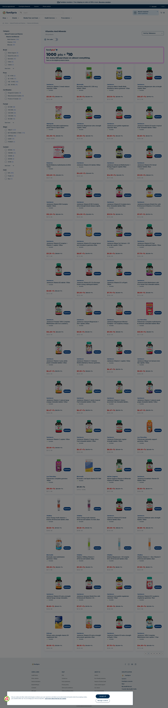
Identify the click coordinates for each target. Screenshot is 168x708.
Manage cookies (103, 700)
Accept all (103, 696)
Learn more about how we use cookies (55, 698)
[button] (7, 699)
